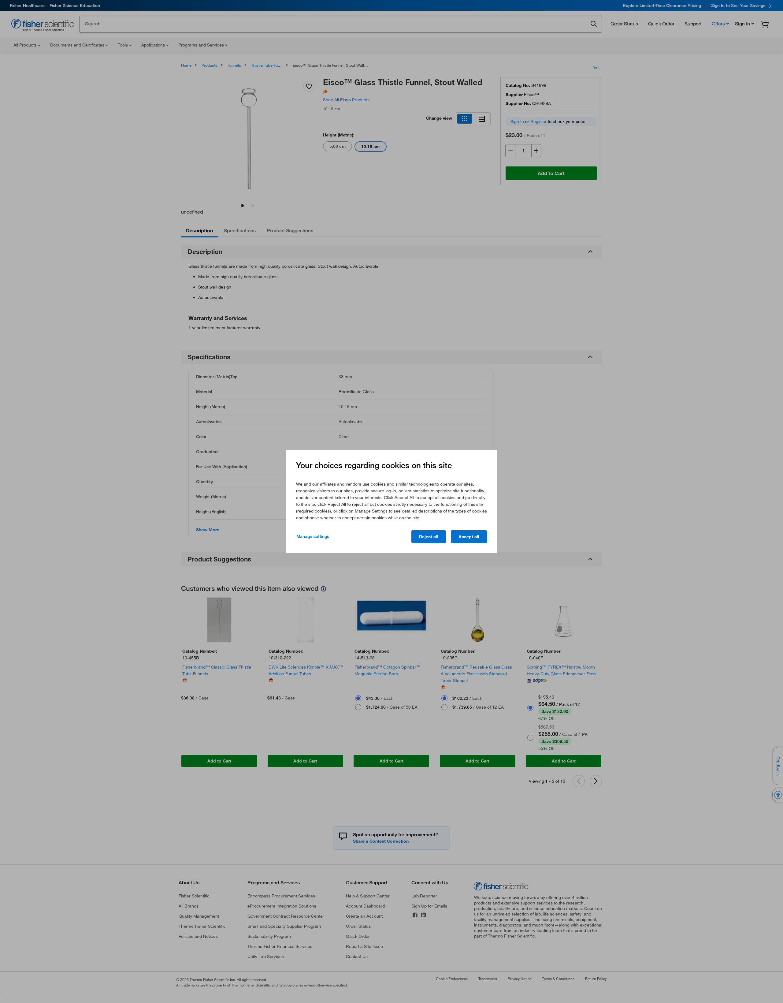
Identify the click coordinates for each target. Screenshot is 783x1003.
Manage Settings (312, 536)
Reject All (428, 536)
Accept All (468, 536)
